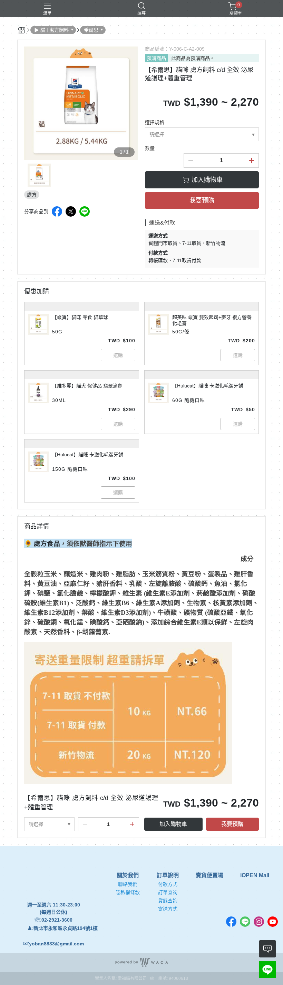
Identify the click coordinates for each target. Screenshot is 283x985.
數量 (150, 148)
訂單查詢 (167, 892)
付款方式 (167, 884)
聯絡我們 (127, 884)
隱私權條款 (128, 892)
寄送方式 (167, 908)
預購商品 (156, 58)
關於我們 (128, 875)
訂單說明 (168, 875)
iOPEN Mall (254, 875)
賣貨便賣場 (209, 875)
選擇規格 (154, 122)
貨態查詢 (167, 900)
